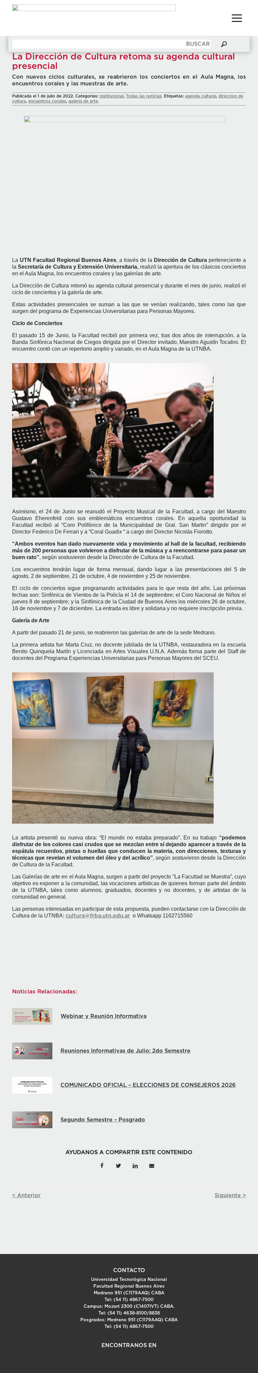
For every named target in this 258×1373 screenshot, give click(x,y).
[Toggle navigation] (237, 18)
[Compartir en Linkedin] (135, 1165)
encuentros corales (47, 101)
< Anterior (26, 1195)
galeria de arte (83, 101)
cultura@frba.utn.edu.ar (98, 915)
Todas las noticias (144, 96)
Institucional (111, 96)
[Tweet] (118, 1165)
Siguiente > (230, 1195)
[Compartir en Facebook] (102, 1165)
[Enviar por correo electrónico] (151, 1165)
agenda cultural (200, 96)
